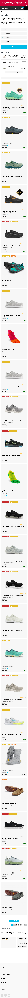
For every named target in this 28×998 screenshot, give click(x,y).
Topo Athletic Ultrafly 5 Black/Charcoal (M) (13, 526)
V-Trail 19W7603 (6, 280)
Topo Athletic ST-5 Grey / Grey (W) (11, 386)
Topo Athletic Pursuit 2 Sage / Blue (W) (12, 176)
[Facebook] (2, 996)
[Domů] (1, 11)
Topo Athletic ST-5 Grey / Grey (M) (11, 315)
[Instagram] (6, 996)
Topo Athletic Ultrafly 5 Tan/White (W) (12, 699)
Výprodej (5, 11)
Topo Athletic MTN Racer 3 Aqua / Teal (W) (13, 107)
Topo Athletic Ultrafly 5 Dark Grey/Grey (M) (13, 420)
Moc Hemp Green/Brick (8, 907)
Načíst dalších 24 (14, 920)
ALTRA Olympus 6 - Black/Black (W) (11, 246)
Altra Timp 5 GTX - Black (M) (9, 211)
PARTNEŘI (3, 990)
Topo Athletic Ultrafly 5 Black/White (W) (12, 595)
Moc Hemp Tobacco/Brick (9, 803)
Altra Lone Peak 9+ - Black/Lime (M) (11, 455)
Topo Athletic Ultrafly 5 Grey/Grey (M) (12, 561)
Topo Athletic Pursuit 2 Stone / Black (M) (12, 142)
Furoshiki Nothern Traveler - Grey (11, 769)
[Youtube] (9, 996)
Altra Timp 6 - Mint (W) (8, 873)
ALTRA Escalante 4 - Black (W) (10, 838)
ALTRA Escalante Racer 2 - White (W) (11, 734)
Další (25, 924)
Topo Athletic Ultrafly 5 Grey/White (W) (12, 630)
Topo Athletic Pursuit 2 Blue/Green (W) (12, 665)
